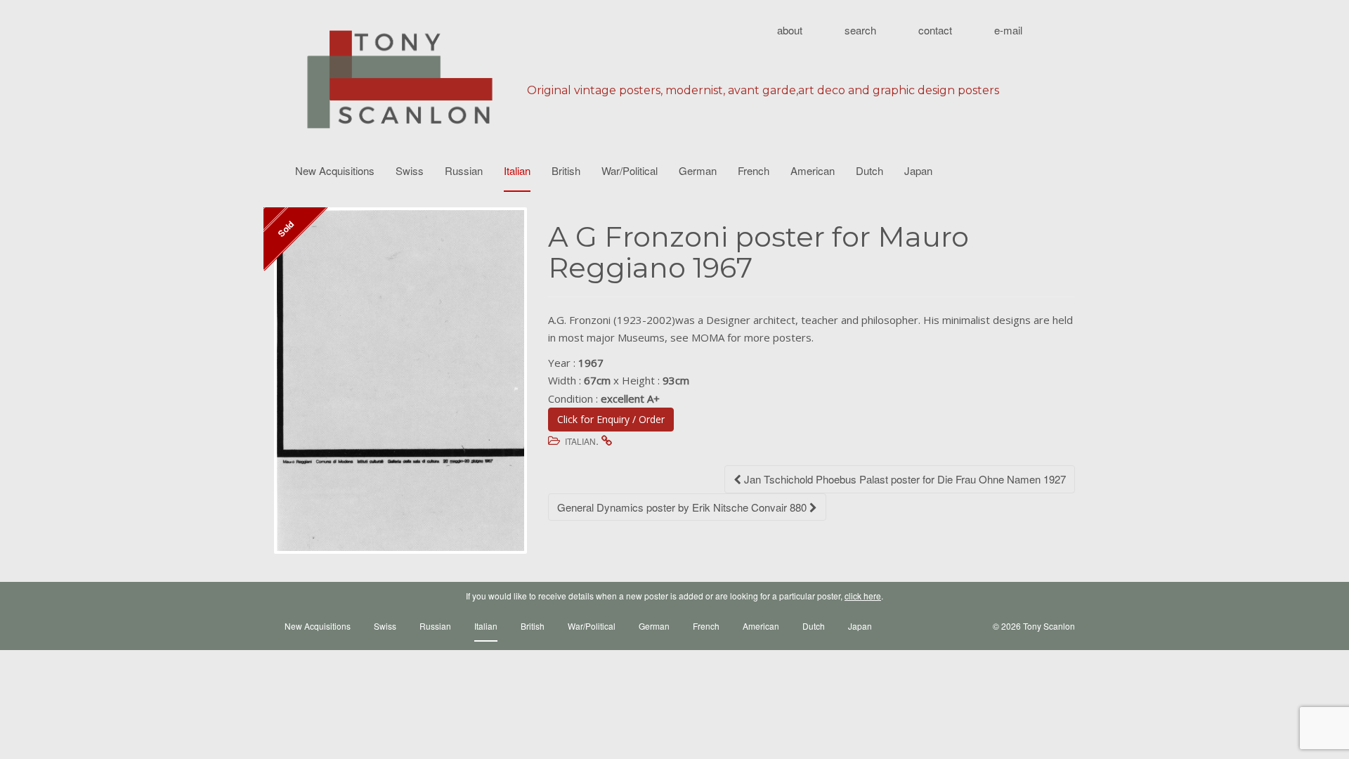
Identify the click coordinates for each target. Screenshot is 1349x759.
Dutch (869, 170)
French (753, 170)
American (812, 170)
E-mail (1008, 29)
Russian (464, 170)
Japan (918, 170)
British (566, 170)
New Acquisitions (334, 170)
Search (860, 29)
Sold (285, 228)
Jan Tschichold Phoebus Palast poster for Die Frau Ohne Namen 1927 (903, 479)
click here (863, 596)
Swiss (410, 170)
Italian (517, 170)
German (698, 170)
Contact (935, 29)
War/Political (629, 170)
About (789, 29)
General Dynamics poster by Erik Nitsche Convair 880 (683, 507)
